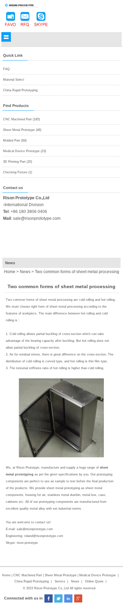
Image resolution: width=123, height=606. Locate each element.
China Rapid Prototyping (20, 90)
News (25, 271)
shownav (6, 37)
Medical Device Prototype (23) (24, 151)
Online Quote (94, 581)
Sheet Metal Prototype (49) (22, 130)
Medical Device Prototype (97, 575)
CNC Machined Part (28, 575)
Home (6, 575)
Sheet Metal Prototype (61, 575)
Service (60, 581)
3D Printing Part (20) (17, 161)
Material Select (13, 79)
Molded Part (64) (15, 140)
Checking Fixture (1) (17, 172)
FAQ (6, 69)
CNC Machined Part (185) (21, 119)
